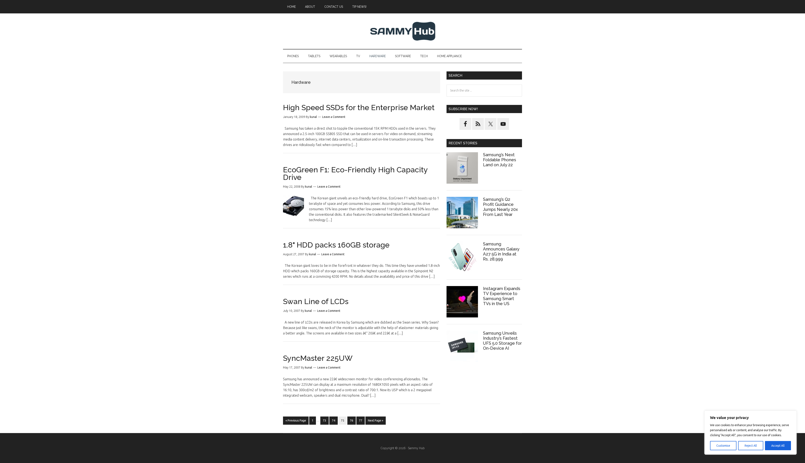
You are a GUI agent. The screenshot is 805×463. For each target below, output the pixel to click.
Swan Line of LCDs (315, 301)
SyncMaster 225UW (318, 358)
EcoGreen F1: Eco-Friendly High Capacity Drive (355, 173)
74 (335, 420)
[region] (750, 433)
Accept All (778, 445)
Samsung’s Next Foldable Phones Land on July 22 (499, 159)
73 (326, 420)
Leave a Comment (333, 117)
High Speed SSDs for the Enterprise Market (359, 107)
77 (362, 420)
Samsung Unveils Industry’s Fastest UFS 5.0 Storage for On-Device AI (502, 341)
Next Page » (375, 422)
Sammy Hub (402, 31)
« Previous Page (296, 422)
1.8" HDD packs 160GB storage (336, 244)
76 (353, 420)
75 (344, 420)
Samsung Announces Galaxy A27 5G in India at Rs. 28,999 (501, 251)
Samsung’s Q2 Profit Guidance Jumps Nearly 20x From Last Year (500, 207)
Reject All (751, 445)
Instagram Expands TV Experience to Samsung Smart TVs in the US (501, 296)
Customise (723, 445)
